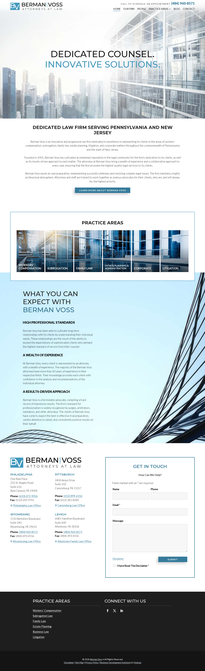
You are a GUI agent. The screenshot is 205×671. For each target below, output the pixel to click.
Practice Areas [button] (158, 9)
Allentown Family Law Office (74, 541)
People (141, 9)
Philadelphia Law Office (27, 505)
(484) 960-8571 (183, 3)
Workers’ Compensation (47, 610)
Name (116, 489)
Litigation (38, 637)
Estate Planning (42, 626)
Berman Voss (96, 659)
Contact (189, 9)
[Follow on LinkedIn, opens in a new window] (121, 611)
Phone (154, 489)
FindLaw (137, 662)
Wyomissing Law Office (27, 541)
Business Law (41, 631)
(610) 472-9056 (28, 496)
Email (116, 504)
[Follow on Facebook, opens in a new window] (107, 611)
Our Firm (128, 9)
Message (118, 520)
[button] (202, 651)
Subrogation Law (43, 615)
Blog (177, 9)
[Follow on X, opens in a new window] (114, 611)
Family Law (39, 621)
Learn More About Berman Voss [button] (102, 190)
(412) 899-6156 (73, 496)
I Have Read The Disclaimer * (133, 565)
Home (116, 9)
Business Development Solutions (115, 662)
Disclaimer (118, 558)
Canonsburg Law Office (71, 505)
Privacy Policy (91, 662)
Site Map (79, 662)
